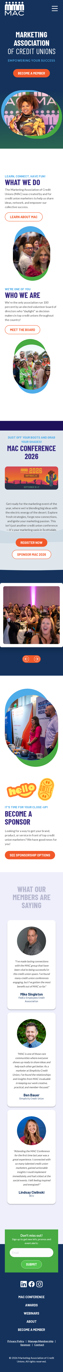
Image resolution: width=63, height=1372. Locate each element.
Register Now (31, 542)
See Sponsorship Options (30, 855)
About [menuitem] (31, 1321)
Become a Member (31, 73)
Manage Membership (40, 1341)
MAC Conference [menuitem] (31, 1297)
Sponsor (25, 1344)
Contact (39, 1344)
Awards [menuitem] (31, 1305)
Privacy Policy (15, 1341)
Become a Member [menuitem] (31, 1330)
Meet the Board (22, 330)
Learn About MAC (23, 217)
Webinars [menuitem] (31, 1313)
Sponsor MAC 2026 (31, 554)
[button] (26, 659)
